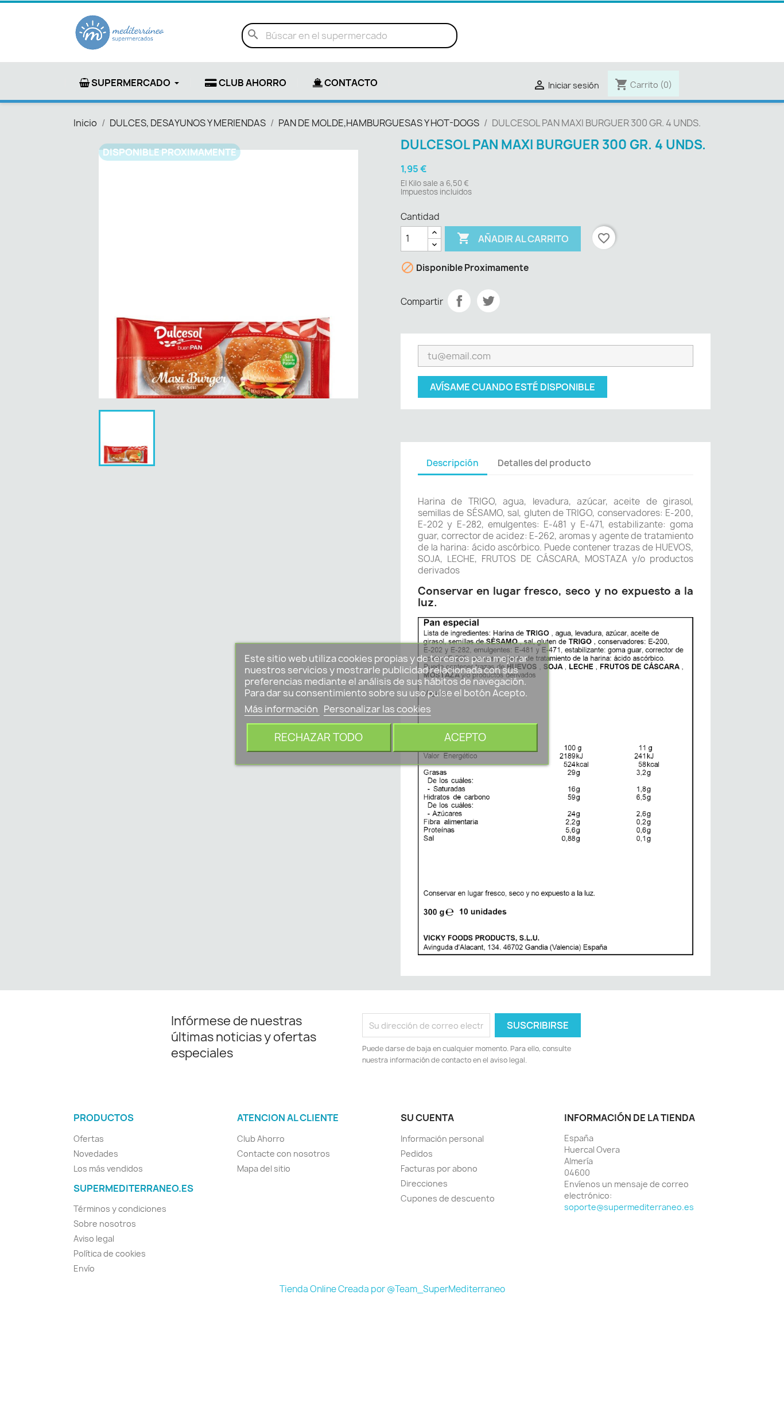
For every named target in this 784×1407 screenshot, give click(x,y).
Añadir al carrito (513, 238)
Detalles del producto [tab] (544, 463)
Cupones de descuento (448, 1198)
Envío (84, 1268)
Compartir (459, 300)
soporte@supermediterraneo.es (629, 1206)
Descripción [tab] (452, 463)
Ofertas (88, 1138)
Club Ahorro (261, 1138)
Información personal (442, 1138)
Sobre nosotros (104, 1223)
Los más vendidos (108, 1168)
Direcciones (424, 1183)
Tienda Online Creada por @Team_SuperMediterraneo (392, 1289)
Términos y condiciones (119, 1208)
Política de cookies (109, 1253)
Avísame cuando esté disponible (512, 387)
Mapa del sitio (263, 1168)
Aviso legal (93, 1238)
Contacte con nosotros (283, 1153)
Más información (282, 709)
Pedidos (417, 1153)
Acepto (465, 737)
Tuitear (488, 300)
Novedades (95, 1153)
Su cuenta (427, 1117)
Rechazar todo (318, 737)
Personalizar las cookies (377, 709)
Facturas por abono (439, 1168)
